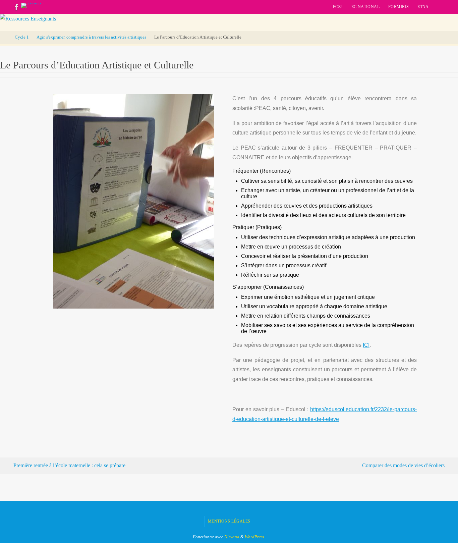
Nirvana (231, 536)
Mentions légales (229, 521)
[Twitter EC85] (31, 5)
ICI (366, 345)
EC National (365, 6)
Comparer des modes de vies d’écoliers (404, 465)
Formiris (398, 6)
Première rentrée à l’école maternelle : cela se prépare (68, 465)
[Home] (5, 37)
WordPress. (255, 536)
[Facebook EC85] (16, 7)
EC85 (338, 6)
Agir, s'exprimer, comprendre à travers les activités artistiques (91, 37)
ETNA (423, 6)
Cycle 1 (22, 37)
